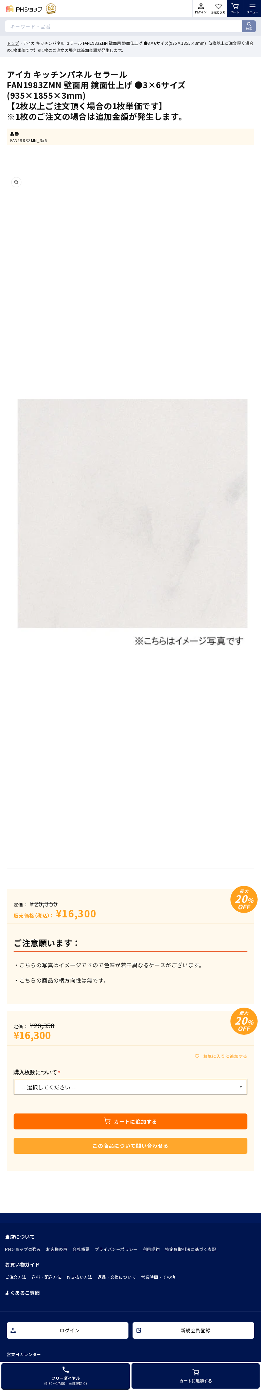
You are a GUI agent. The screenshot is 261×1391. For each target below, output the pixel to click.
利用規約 (151, 1249)
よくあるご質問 (22, 1292)
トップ (13, 43)
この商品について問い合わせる (130, 1145)
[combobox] (130, 26)
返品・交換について (117, 1277)
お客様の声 (56, 1249)
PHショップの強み (23, 1249)
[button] (252, 8)
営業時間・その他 (158, 1277)
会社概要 (80, 1249)
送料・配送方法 (47, 1277)
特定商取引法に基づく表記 (190, 1249)
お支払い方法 (79, 1277)
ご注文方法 (16, 1277)
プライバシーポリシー (116, 1249)
